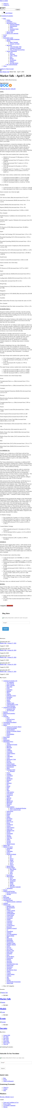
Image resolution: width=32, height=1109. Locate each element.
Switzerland (10, 833)
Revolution (9, 818)
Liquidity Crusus (11, 943)
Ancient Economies (12, 728)
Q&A (4, 895)
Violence (9, 975)
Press (8, 955)
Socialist (9, 698)
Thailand (9, 836)
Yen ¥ (11, 863)
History (12, 58)
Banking (5, 712)
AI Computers (10, 682)
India (8, 781)
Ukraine (9, 841)
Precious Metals (11, 867)
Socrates (9, 894)
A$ (10, 855)
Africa (8, 743)
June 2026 (6, 1038)
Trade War (9, 838)
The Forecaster (10, 710)
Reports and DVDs (12, 892)
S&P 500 (12, 885)
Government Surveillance (9, 722)
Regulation (9, 697)
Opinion (9, 694)
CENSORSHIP (11, 913)
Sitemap (5, 1107)
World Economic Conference (14, 901)
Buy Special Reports (12, 64)
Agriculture (9, 848)
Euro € (11, 858)
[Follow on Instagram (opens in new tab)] (4, 8)
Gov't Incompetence (12, 934)
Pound (11, 860)
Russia (8, 823)
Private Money (10, 956)
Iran (8, 784)
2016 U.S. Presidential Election (18, 808)
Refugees (12, 771)
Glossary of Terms (14, 43)
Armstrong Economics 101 (10, 680)
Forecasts (5, 716)
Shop (4, 36)
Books (5, 715)
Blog (4, 18)
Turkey (8, 839)
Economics (9, 21)
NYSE (11, 884)
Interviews (9, 45)
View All (5, 1044)
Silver (11, 873)
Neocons (9, 947)
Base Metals (13, 869)
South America (10, 827)
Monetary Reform (11, 944)
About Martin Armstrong (13, 39)
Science (9, 826)
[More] (10, 85)
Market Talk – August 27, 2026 (8, 643)
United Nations (10, 974)
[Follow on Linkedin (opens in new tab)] (0, 8)
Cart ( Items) (8, 13)
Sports (8, 700)
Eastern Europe (11, 764)
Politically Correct (11, 695)
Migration (9, 804)
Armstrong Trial (11, 709)
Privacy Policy (7, 1104)
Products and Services (9, 891)
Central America (11, 753)
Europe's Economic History (14, 731)
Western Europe (11, 844)
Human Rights (10, 935)
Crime (8, 758)
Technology (10, 888)
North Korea (10, 811)
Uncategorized (7, 898)
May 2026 (6, 1039)
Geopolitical (10, 931)
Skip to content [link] (4, 0)
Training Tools (10, 703)
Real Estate (9, 875)
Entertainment (13, 26)
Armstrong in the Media (9, 707)
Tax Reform (13, 60)
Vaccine (9, 842)
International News (11, 23)
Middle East (10, 801)
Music (8, 692)
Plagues (5, 890)
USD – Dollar (13, 55)
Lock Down (10, 793)
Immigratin (9, 938)
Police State (10, 952)
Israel (8, 787)
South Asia (9, 829)
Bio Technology (11, 907)
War (8, 977)
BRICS (8, 909)
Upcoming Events (8, 900)
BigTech (9, 746)
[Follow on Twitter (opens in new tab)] (3, 8)
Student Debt (10, 965)
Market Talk (10, 32)
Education (9, 927)
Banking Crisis (10, 906)
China (8, 755)
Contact (5, 1089)
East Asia (9, 762)
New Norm (9, 949)
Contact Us (6, 5)
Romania (9, 820)
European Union (14, 29)
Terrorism (9, 968)
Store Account (10, 69)
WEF (8, 978)
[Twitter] (4, 85)
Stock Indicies (10, 876)
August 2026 (6, 1035)
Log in (12, 1097)
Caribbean (9, 750)
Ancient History (11, 729)
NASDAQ (13, 881)
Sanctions (9, 961)
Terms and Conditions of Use (10, 1102)
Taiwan (8, 835)
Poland (8, 814)
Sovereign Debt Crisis (12, 964)
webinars (5, 903)
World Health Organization (14, 981)
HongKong (9, 778)
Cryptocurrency (11, 925)
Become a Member (5, 1097)
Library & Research (12, 51)
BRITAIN (9, 747)
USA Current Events (15, 809)
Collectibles (10, 756)
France (8, 772)
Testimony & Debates (15, 48)
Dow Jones (13, 879)
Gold (11, 52)
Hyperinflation (10, 734)
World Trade (10, 983)
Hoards (8, 732)
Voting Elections (11, 706)
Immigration (6, 740)
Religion (9, 959)
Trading (9, 701)
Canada (9, 749)
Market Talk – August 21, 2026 (8, 671)
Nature (8, 805)
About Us (5, 3)
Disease (9, 761)
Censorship (9, 752)
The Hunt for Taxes (12, 970)
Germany (12, 30)
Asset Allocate (10, 683)
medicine (9, 798)
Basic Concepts (14, 42)
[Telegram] (7, 85)
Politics (8, 20)
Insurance (9, 783)
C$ (10, 857)
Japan (8, 790)
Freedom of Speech (12, 928)
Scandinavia (10, 824)
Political (12, 61)
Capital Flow (10, 912)
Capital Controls (11, 910)
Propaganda (10, 958)
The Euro (12, 54)
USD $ (12, 861)
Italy (8, 789)
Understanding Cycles (12, 704)
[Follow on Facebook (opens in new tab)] (2, 8)
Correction (9, 922)
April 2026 (6, 1041)
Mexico (9, 799)
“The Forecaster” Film (15, 46)
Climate (9, 919)
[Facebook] (1, 85)
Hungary (9, 780)
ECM (8, 688)
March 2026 (6, 1042)
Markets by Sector (8, 847)
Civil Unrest (10, 916)
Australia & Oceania (12, 744)
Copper (12, 870)
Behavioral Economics (9, 713)
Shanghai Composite (15, 887)
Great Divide (6, 723)
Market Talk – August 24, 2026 (8, 664)
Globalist (9, 933)
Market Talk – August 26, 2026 (8, 650)
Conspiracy (9, 921)
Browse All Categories (12, 33)
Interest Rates (10, 866)
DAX (11, 878)
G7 (7, 930)
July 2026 (5, 1036)
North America (10, 806)
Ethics (11, 27)
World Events (6, 904)
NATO (8, 946)
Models (8, 41)
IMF (8, 937)
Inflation (9, 691)
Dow (11, 57)
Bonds (8, 849)
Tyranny (9, 973)
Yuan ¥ (12, 864)
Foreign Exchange (11, 854)
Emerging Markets (14, 24)
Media (8, 796)
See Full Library (14, 63)
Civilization (10, 918)
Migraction (9, 802)
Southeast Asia (10, 830)
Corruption (9, 924)
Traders (8, 971)
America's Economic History (14, 726)
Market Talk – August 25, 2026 (8, 657)
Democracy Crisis (11, 759)
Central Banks (10, 915)
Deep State (9, 686)
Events (5, 35)
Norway (9, 812)
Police (8, 815)
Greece (8, 777)
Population (9, 953)
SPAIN (8, 832)
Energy (8, 852)
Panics (8, 735)
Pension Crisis (10, 950)
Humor (5, 738)
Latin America (10, 792)
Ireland (8, 786)
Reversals (9, 721)
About (5, 66)
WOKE (9, 980)
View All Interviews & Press (17, 49)
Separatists (9, 962)
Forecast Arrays (11, 719)
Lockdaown (10, 795)
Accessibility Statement (9, 1105)
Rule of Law (10, 821)
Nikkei (11, 882)
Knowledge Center (8, 38)
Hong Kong (6, 737)
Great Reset (10, 775)
